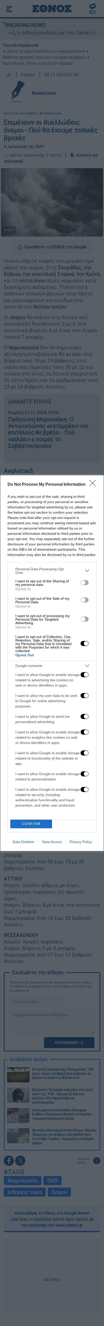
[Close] (94, 484)
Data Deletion (23, 842)
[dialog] (52, 663)
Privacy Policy (81, 842)
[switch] (85, 582)
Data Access (52, 842)
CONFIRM (31, 824)
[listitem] (52, 570)
